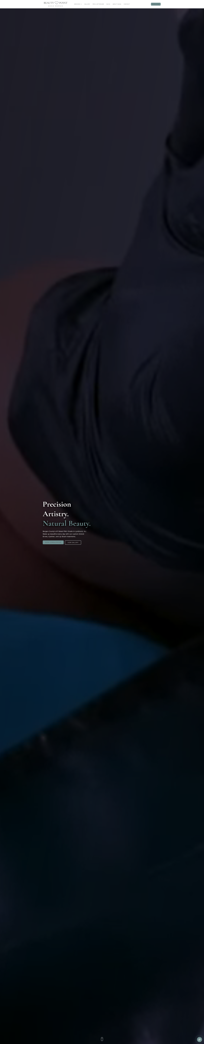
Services (77, 4)
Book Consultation (53, 542)
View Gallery (73, 542)
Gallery (87, 4)
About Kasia (117, 4)
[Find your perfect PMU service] (199, 1039)
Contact (127, 4)
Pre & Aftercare (98, 4)
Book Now (155, 4)
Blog (108, 4)
